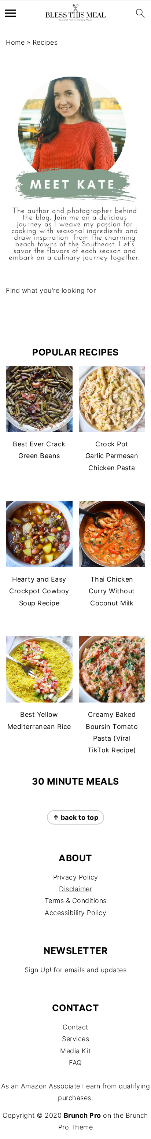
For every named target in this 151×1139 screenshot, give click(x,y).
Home (15, 42)
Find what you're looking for (51, 290)
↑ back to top (76, 817)
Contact (75, 1027)
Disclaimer (75, 889)
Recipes (45, 42)
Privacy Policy (75, 877)
